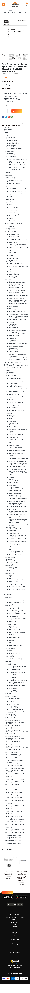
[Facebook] (8, 904)
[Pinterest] (21, 904)
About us (15, 924)
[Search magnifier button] (2, 309)
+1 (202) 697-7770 (15, 919)
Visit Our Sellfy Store (15, 952)
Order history (15, 932)
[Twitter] (11, 904)
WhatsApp (11, 117)
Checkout (15, 951)
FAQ (15, 933)
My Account (15, 927)
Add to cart (17, 111)
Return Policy (15, 943)
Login (15, 935)
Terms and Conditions (15, 945)
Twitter (5, 117)
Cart (15, 949)
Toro (9, 92)
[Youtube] (14, 904)
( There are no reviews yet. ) (14, 73)
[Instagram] (18, 904)
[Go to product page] (8, 863)
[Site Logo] (15, 4)
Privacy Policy (15, 941)
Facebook (3, 117)
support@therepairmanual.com (15, 920)
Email (8, 117)
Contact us (15, 926)
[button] (3, 4)
